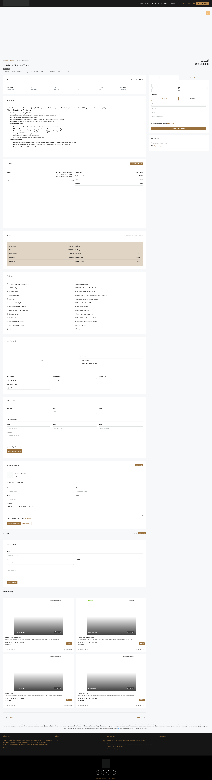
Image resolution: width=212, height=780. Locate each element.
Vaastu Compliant (82, 325)
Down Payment (57, 376)
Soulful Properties (11, 649)
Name (8, 424)
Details (69, 643)
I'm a (77, 495)
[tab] (208, 13)
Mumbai (59, 741)
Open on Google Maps (137, 163)
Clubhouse (11, 299)
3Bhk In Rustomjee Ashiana (86, 637)
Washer (79, 329)
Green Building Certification (16, 325)
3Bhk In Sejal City (83, 693)
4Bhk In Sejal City (10, 693)
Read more (6, 747)
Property (154, 3)
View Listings (139, 465)
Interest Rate (102, 376)
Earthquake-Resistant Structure (17, 306)
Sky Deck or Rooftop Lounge (85, 314)
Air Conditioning (13, 291)
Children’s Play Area (14, 295)
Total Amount (10, 376)
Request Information (13, 523)
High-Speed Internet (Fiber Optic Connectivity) (90, 288)
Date (54, 408)
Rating (78, 559)
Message (9, 432)
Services (164, 3)
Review (9, 567)
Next (138, 717)
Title (8, 559)
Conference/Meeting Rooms (16, 303)
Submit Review (12, 582)
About (147, 3)
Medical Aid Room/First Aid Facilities (87, 299)
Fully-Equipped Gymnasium (16, 321)
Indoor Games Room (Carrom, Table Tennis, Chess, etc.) (92, 295)
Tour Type (9, 408)
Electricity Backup (14, 314)
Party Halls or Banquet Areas (85, 303)
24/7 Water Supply (14, 288)
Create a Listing (202, 3)
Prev (11, 717)
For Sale (6, 68)
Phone (54, 424)
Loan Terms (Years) (12, 384)
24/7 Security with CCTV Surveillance (19, 284)
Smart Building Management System (87, 318)
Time (100, 408)
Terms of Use (27, 447)
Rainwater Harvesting (83, 310)
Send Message (26, 523)
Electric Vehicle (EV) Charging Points (19, 310)
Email (100, 424)
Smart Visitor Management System (87, 321)
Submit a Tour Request (14, 451)
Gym (10, 329)
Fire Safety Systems (14, 318)
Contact (173, 3)
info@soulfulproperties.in (160, 146)
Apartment (12, 60)
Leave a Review (142, 533)
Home (141, 3)
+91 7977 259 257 (186, 3)
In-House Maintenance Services (86, 291)
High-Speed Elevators (83, 284)
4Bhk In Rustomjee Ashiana (13, 637)
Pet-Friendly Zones (82, 306)
